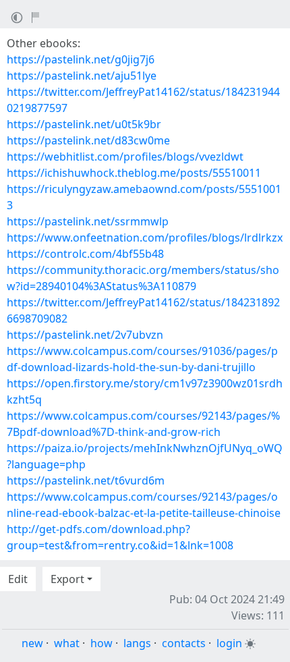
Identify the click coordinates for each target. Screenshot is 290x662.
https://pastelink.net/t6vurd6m (86, 480)
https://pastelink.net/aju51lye (81, 75)
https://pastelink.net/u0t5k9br (84, 124)
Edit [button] (18, 579)
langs (137, 643)
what (67, 643)
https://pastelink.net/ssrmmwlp (88, 221)
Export (67, 579)
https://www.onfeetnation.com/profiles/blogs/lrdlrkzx (145, 237)
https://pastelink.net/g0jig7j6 (80, 59)
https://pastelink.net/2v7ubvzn (85, 334)
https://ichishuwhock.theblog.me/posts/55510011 (134, 172)
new (32, 643)
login (229, 643)
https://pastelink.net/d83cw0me (88, 140)
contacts (184, 643)
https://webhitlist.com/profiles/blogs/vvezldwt (125, 156)
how (101, 643)
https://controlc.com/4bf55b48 (85, 253)
